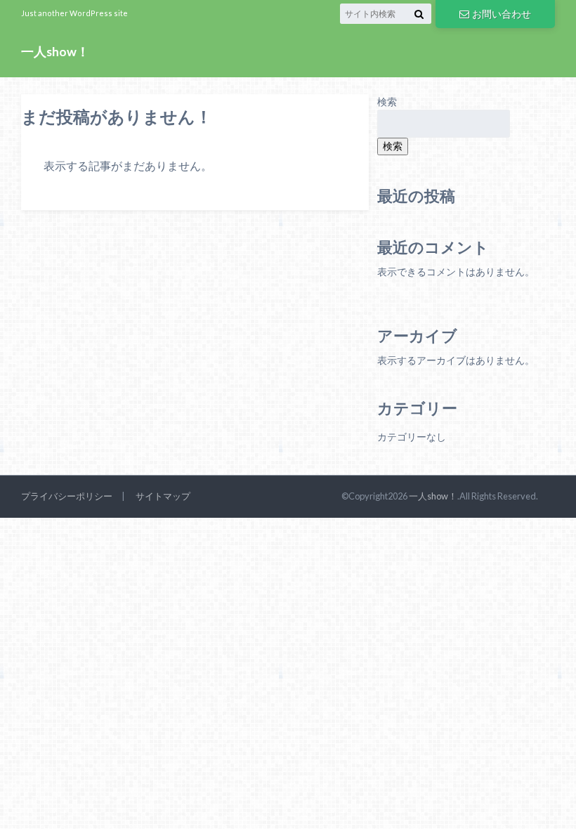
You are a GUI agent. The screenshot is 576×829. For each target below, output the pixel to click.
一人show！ (55, 51)
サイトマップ (163, 496)
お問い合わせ (501, 14)
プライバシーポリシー (66, 496)
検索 (387, 101)
